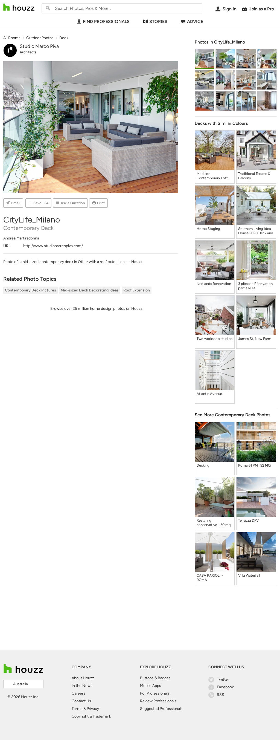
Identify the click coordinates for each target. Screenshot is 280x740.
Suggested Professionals (161, 708)
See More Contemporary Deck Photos (232, 414)
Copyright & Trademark (91, 716)
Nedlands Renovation (214, 284)
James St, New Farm (254, 339)
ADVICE (195, 21)
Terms (77, 708)
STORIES (158, 21)
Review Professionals (158, 701)
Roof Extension (136, 290)
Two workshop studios (214, 339)
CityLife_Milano (229, 42)
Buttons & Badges (155, 678)
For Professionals (155, 693)
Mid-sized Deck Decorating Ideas (90, 290)
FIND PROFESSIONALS (106, 21)
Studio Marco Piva (39, 46)
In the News (82, 685)
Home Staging (208, 229)
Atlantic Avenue (209, 394)
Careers (78, 693)
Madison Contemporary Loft (212, 176)
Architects (28, 52)
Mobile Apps (150, 685)
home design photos (107, 308)
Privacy (93, 708)
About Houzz (83, 678)
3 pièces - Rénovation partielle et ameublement (255, 286)
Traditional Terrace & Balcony (254, 176)
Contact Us (81, 701)
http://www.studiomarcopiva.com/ (53, 246)
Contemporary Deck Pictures (30, 290)
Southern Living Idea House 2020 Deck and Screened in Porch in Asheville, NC (255, 231)
